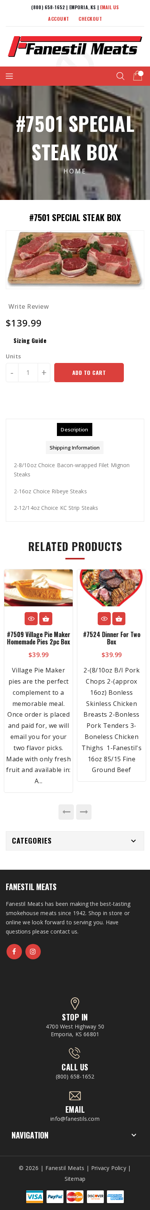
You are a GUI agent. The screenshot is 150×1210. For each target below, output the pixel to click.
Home (75, 171)
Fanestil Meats (31, 886)
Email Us (109, 7)
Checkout (90, 18)
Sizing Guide (30, 340)
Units (13, 356)
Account (58, 18)
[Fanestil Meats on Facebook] (14, 951)
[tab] (74, 429)
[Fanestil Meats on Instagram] (33, 951)
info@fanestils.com (75, 1118)
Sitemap (75, 1178)
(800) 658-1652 (75, 1076)
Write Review (28, 306)
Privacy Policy (108, 1168)
